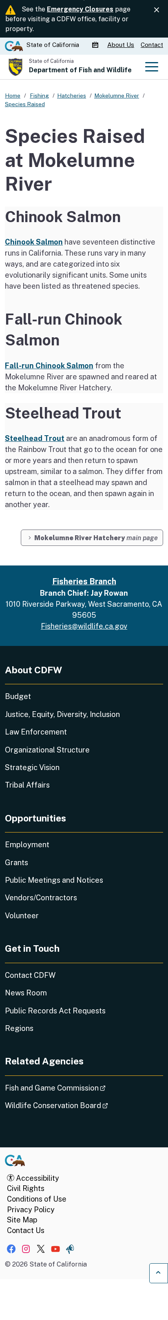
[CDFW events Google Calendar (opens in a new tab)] (96, 45)
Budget (18, 696)
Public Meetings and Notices (54, 880)
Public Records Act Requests (55, 1010)
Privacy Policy (31, 1209)
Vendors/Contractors (41, 897)
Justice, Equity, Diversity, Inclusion (62, 714)
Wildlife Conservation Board (79, 1105)
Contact (152, 44)
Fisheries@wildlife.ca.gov (84, 626)
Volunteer (22, 915)
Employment (27, 844)
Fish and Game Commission (78, 1087)
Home (12, 95)
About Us (120, 44)
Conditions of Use (36, 1199)
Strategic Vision (32, 767)
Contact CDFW (30, 975)
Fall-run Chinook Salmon (49, 365)
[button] (92, 538)
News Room (26, 992)
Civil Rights (25, 1188)
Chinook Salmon (34, 242)
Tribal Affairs (27, 785)
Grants (16, 862)
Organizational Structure (47, 750)
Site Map (22, 1219)
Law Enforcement (36, 732)
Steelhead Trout (34, 438)
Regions (19, 1028)
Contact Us (25, 1230)
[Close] (157, 10)
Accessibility (36, 1178)
